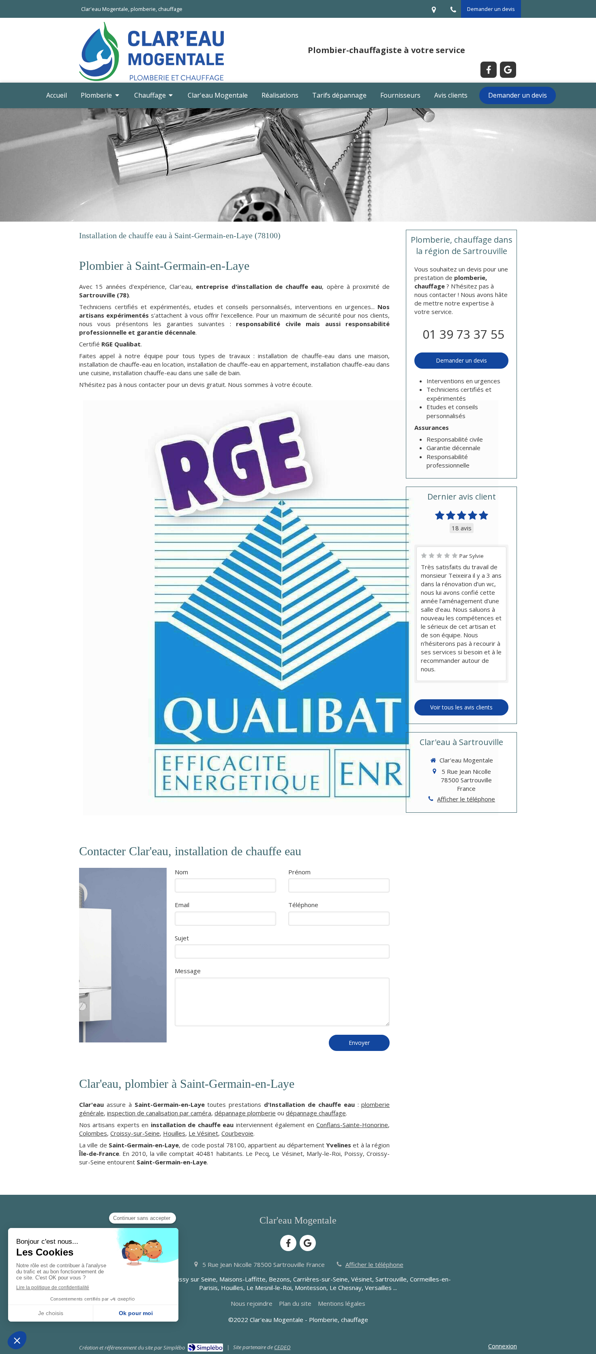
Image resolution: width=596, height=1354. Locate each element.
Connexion (502, 1346)
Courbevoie (237, 1133)
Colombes (93, 1133)
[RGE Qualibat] (290, 607)
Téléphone (303, 905)
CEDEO (282, 1347)
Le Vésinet (203, 1133)
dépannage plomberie (245, 1113)
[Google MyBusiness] (508, 70)
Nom (181, 872)
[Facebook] (488, 70)
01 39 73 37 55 (463, 334)
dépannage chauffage (316, 1113)
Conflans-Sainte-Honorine (352, 1125)
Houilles (174, 1133)
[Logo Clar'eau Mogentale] (151, 81)
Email (182, 905)
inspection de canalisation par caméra (159, 1113)
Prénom (299, 872)
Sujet (182, 938)
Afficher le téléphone (466, 799)
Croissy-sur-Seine (135, 1133)
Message (188, 971)
